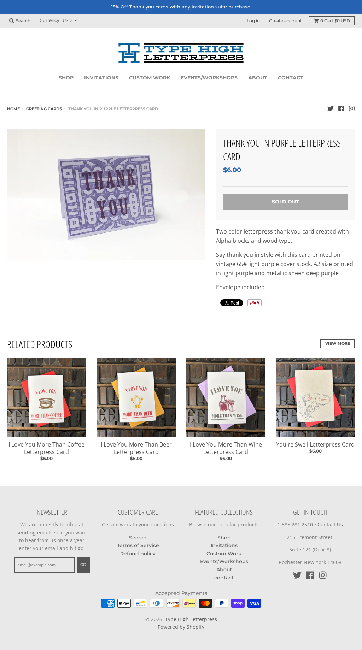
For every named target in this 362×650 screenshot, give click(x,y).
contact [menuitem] (290, 78)
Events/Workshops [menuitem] (209, 78)
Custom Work (223, 553)
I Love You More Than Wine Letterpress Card (226, 448)
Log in (253, 20)
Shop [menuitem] (66, 78)
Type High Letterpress (191, 619)
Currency (49, 20)
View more (337, 343)
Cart (335, 20)
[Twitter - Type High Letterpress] (330, 108)
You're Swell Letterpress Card (315, 444)
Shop (224, 537)
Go (83, 564)
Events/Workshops (224, 561)
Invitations (224, 545)
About (224, 569)
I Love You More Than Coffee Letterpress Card (46, 448)
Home (13, 108)
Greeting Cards (44, 108)
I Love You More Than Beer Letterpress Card (136, 448)
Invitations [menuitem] (101, 78)
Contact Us (330, 524)
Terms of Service (138, 545)
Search (138, 537)
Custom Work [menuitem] (149, 78)
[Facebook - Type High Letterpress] (341, 108)
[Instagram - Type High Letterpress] (352, 108)
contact (224, 577)
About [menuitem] (257, 78)
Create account (285, 20)
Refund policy (138, 553)
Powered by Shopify (181, 627)
